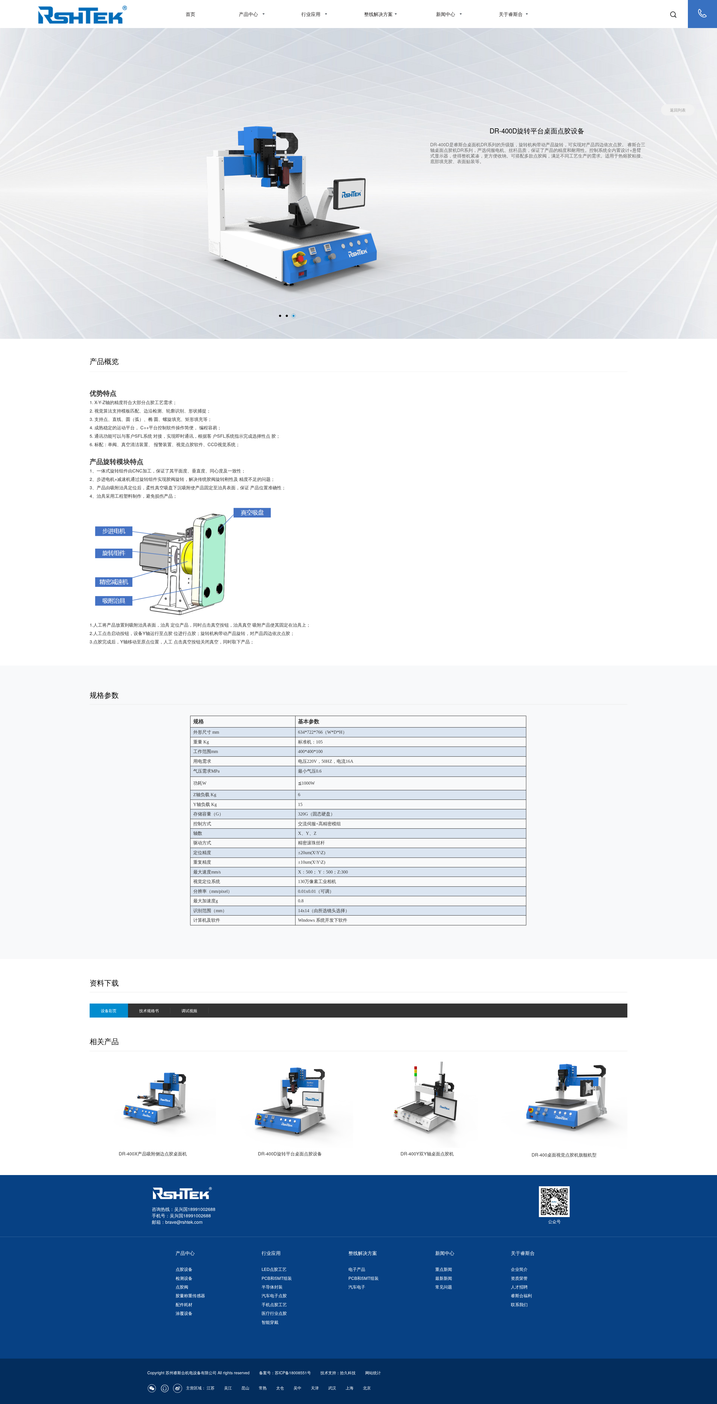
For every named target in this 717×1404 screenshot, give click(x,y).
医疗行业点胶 (274, 1313)
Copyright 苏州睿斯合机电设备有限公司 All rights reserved (199, 1372)
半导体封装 (272, 1287)
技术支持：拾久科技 (338, 1372)
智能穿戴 (270, 1322)
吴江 (228, 1388)
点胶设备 (184, 1269)
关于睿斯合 (511, 13)
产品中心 (248, 13)
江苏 (211, 1388)
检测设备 (184, 1278)
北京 (367, 1388)
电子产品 (356, 1269)
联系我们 (519, 1304)
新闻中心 (445, 13)
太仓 (280, 1388)
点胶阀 (182, 1287)
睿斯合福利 (521, 1295)
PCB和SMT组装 (277, 1278)
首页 (190, 13)
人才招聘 (519, 1287)
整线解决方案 (378, 13)
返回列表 (678, 110)
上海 (349, 1388)
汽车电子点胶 (274, 1295)
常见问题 (443, 1287)
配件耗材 (184, 1304)
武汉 (332, 1388)
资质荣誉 (519, 1278)
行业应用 (310, 13)
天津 (315, 1388)
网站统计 (373, 1372)
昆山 (245, 1388)
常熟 (263, 1388)
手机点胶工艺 (274, 1304)
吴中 (297, 1388)
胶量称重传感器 (190, 1295)
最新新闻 (443, 1278)
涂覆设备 (184, 1313)
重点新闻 (443, 1269)
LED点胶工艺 (274, 1269)
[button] (280, 316)
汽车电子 (356, 1287)
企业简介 (519, 1269)
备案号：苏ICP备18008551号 (285, 1372)
